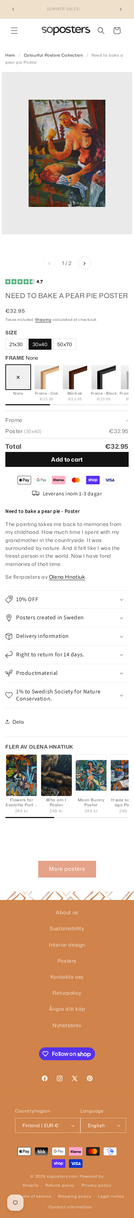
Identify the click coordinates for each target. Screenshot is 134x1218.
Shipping (43, 319)
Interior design (67, 944)
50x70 (64, 344)
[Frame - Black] (103, 377)
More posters (67, 869)
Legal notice (111, 1196)
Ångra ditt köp (67, 1008)
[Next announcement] (121, 9)
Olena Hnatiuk (67, 576)
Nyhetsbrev (67, 1025)
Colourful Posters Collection (53, 55)
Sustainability (67, 928)
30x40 (40, 344)
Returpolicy (67, 992)
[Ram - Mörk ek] (75, 377)
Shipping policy (74, 1196)
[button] (14, 30)
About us (67, 912)
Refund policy (60, 1185)
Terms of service (33, 1196)
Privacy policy (96, 1185)
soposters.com (62, 1176)
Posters (67, 960)
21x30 (16, 344)
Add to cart (67, 459)
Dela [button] (18, 721)
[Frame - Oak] (47, 377)
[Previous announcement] (13, 9)
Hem (10, 55)
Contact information (70, 1207)
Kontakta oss (67, 976)
